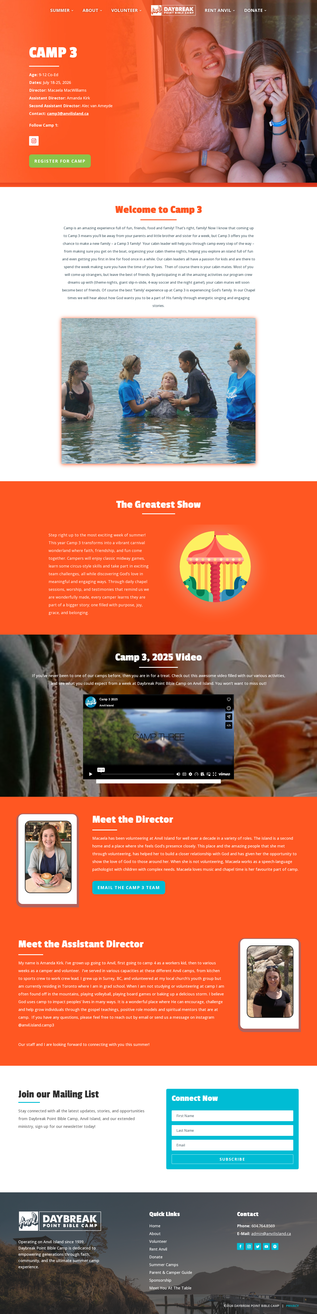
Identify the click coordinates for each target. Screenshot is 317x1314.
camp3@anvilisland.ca (68, 113)
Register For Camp (60, 161)
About (155, 1233)
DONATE (253, 10)
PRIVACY (292, 1306)
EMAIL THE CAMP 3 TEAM (128, 887)
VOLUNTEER (124, 10)
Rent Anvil (158, 1249)
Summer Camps (163, 1264)
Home (154, 1225)
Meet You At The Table (170, 1287)
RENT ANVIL (218, 10)
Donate (156, 1256)
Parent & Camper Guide (170, 1272)
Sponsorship (160, 1280)
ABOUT (90, 10)
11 (177, 452)
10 (173, 452)
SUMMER (60, 10)
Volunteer (158, 1241)
